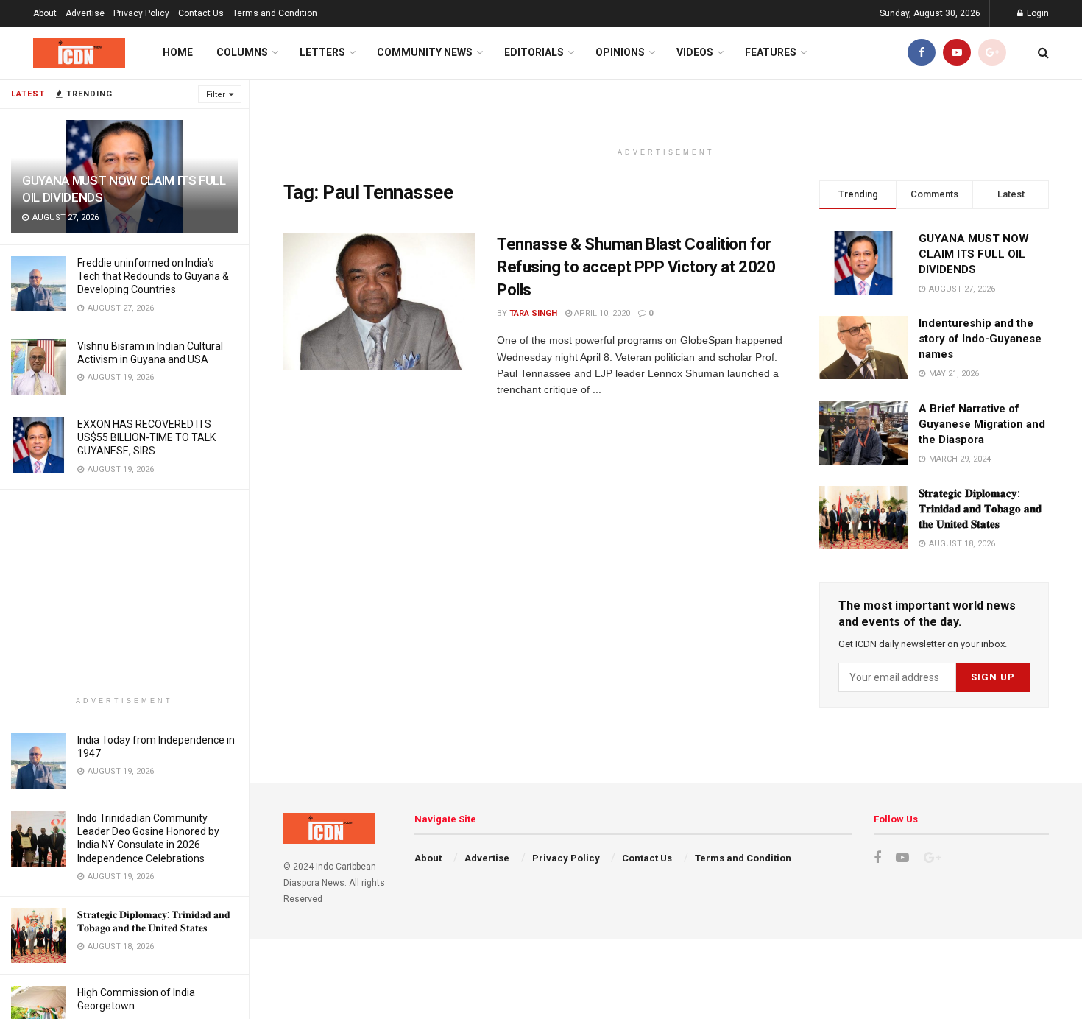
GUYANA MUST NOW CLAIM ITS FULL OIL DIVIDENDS (974, 254)
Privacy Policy (141, 13)
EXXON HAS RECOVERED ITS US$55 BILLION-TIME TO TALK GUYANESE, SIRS (146, 437)
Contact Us (201, 13)
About (45, 13)
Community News (425, 52)
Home (178, 52)
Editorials (534, 52)
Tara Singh (533, 313)
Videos (694, 52)
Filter (215, 94)
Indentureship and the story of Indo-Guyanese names (980, 339)
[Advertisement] (124, 593)
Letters (322, 52)
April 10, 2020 (601, 313)
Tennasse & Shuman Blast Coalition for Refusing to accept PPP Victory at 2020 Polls (636, 267)
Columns (242, 52)
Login (1037, 13)
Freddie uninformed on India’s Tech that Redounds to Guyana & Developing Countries (153, 276)
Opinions (620, 52)
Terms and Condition (275, 13)
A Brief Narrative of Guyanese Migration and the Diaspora (982, 424)
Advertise (85, 13)
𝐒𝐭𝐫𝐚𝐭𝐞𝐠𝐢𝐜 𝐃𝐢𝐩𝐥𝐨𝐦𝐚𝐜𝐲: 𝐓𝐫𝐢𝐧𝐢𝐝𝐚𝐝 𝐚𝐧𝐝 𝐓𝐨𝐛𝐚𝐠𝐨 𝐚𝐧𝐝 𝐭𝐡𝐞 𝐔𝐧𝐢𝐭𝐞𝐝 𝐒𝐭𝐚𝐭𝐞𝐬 (980, 509)
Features (770, 52)
